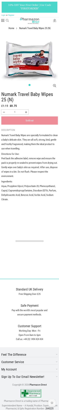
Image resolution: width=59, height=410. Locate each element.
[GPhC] (31, 393)
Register (10, 15)
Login (3, 15)
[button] (2, 20)
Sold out (29, 120)
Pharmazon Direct (38, 384)
